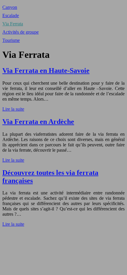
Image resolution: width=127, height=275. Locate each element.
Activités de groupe (20, 32)
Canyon (9, 7)
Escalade (10, 15)
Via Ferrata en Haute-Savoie (45, 70)
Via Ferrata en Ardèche (38, 121)
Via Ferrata (12, 23)
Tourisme (11, 40)
